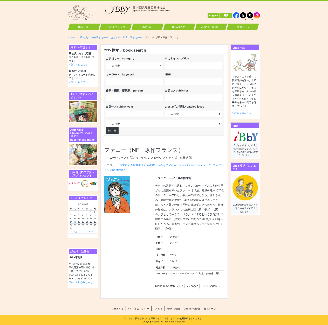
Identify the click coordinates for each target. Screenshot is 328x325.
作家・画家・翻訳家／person (124, 90)
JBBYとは (82, 27)
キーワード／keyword (120, 74)
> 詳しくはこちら (78, 64)
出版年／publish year (119, 106)
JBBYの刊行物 (209, 27)
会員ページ (243, 27)
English (213, 15)
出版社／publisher (176, 90)
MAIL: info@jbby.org (80, 282)
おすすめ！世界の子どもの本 (137, 165)
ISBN (168, 74)
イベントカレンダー (116, 27)
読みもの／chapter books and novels (181, 165)
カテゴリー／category (120, 58)
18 (75, 222)
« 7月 (74, 231)
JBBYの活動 (178, 27)
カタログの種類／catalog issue (184, 106)
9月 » (90, 231)
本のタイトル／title (177, 58)
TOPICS (146, 27)
